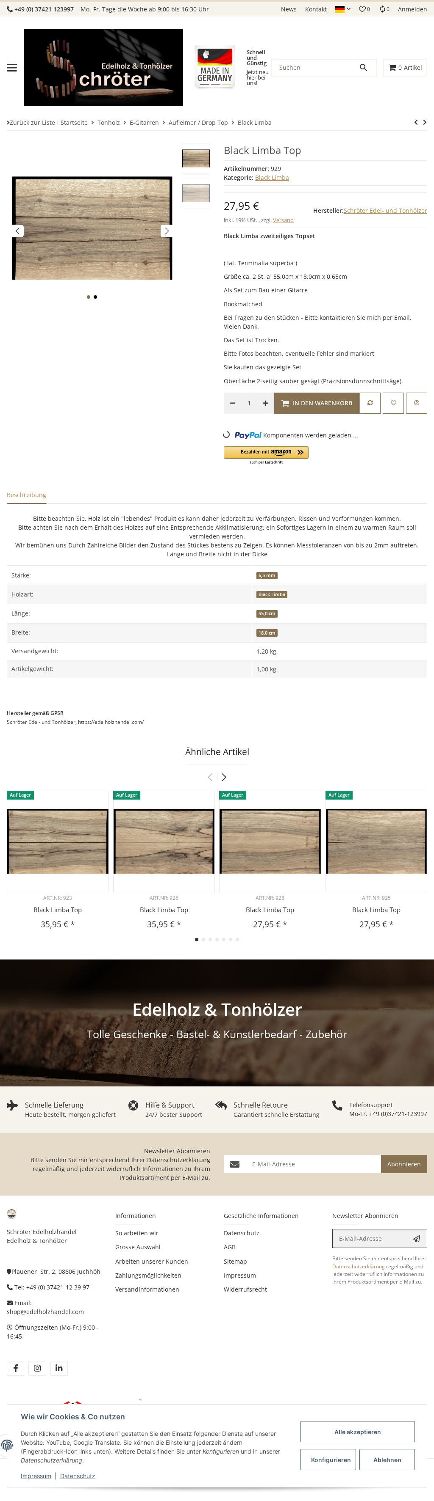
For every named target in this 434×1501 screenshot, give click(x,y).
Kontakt (316, 9)
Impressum (36, 1475)
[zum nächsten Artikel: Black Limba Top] (416, 122)
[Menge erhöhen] (265, 403)
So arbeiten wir (137, 1233)
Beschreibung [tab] (26, 495)
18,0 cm (267, 633)
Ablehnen (387, 1459)
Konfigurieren (331, 1459)
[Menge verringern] (233, 403)
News (289, 9)
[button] (343, 9)
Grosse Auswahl (138, 1247)
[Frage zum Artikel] (416, 403)
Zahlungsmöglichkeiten (148, 1275)
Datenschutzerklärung (178, 1160)
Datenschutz (77, 1475)
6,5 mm (267, 575)
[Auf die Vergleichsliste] (370, 403)
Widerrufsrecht (245, 1289)
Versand (283, 220)
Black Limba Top (57, 909)
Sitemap (235, 1261)
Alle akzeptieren (357, 1431)
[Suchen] (367, 68)
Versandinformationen (147, 1289)
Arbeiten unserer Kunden (151, 1261)
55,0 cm (267, 613)
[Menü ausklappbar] (12, 68)
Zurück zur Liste (32, 122)
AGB (230, 1247)
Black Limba (272, 177)
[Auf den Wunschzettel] (393, 403)
